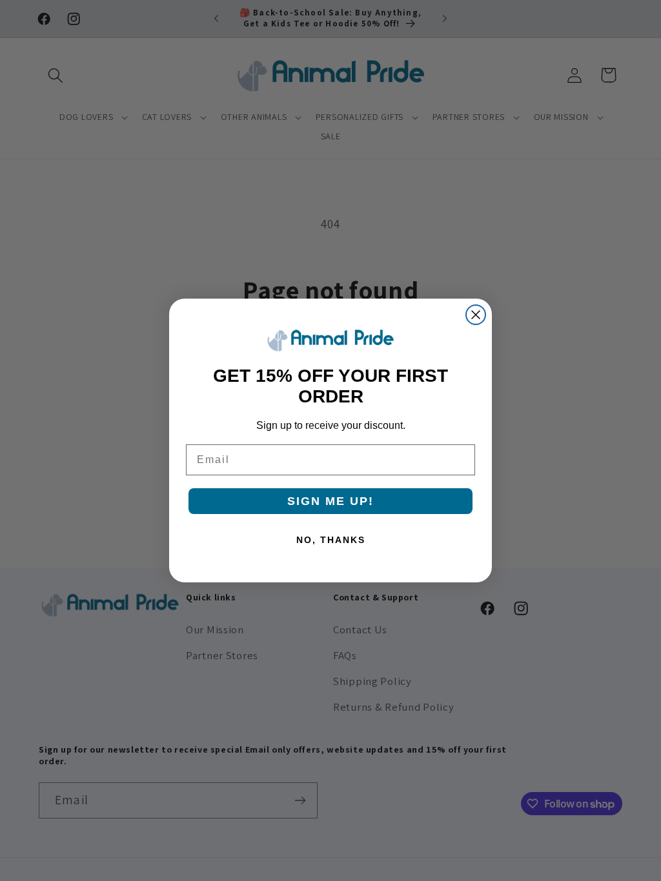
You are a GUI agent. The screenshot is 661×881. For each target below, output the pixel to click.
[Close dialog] (475, 314)
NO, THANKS (330, 540)
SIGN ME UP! (330, 501)
